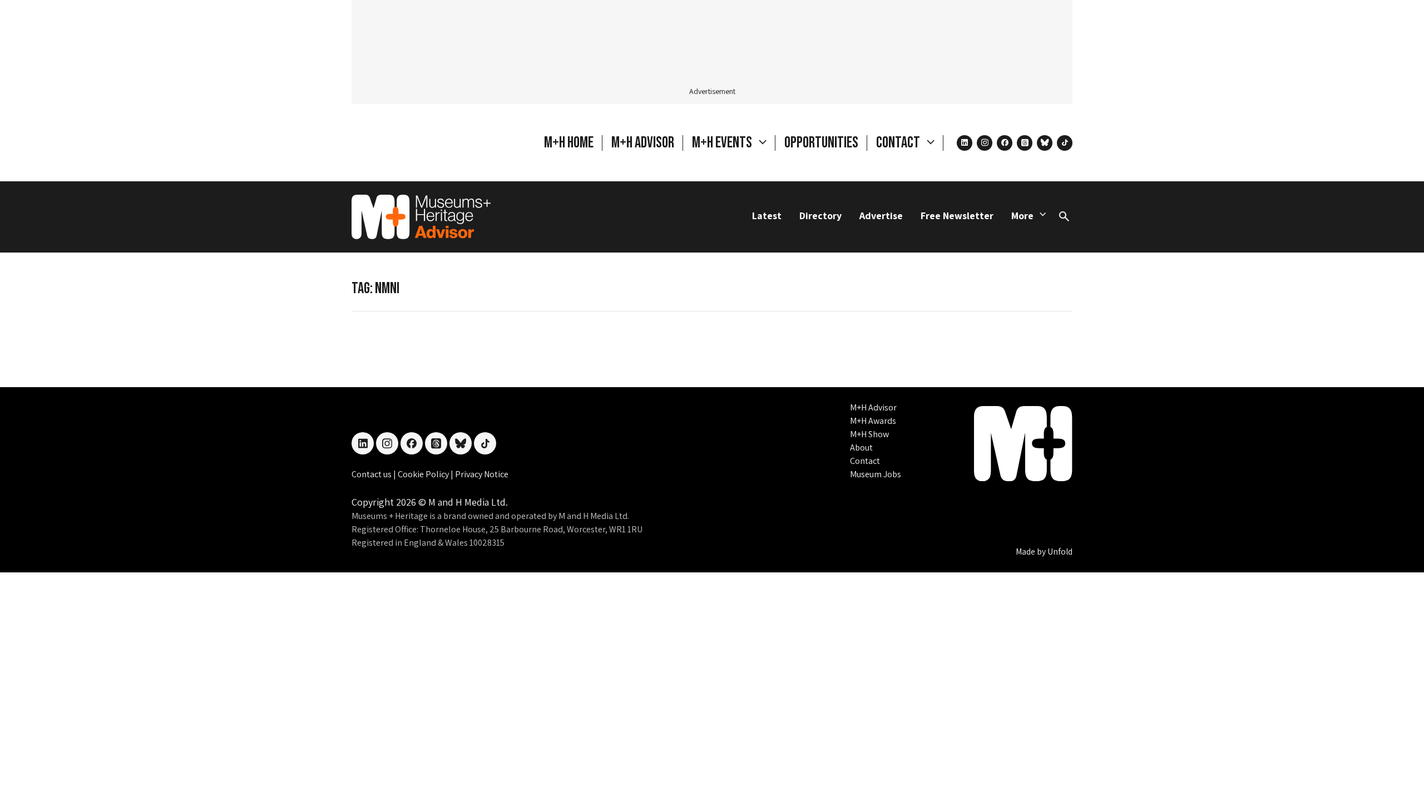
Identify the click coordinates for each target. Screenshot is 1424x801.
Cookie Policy (424, 474)
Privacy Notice (481, 474)
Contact (865, 461)
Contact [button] (899, 143)
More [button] (1022, 215)
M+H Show (869, 434)
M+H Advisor (642, 143)
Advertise (881, 215)
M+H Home (569, 143)
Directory (820, 215)
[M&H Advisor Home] (421, 217)
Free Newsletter (957, 215)
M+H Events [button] (723, 143)
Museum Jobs (875, 474)
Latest (767, 215)
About (861, 447)
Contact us (372, 474)
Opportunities (821, 143)
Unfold (1059, 551)
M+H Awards (873, 421)
